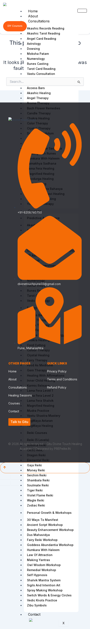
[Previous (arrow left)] (5, 482)
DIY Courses (15, 26)
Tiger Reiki (35, 490)
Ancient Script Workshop (45, 525)
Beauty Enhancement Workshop (50, 530)
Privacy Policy (57, 371)
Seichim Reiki (36, 475)
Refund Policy (56, 387)
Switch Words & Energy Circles (49, 595)
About (33, 16)
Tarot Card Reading (41, 68)
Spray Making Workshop (45, 590)
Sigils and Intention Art (43, 585)
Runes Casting (37, 63)
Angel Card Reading (41, 38)
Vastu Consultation (41, 73)
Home (33, 11)
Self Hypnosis (37, 575)
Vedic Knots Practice (42, 600)
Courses (14, 403)
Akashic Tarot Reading (43, 33)
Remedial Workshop (41, 570)
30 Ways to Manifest (42, 520)
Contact (34, 614)
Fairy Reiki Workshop (42, 540)
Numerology (36, 58)
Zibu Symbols (37, 605)
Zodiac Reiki (36, 505)
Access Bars (36, 88)
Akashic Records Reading (45, 28)
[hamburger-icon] (82, 11)
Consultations (39, 21)
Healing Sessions (20, 395)
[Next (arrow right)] (16, 482)
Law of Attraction (40, 555)
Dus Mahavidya (38, 535)
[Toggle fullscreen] (16, 476)
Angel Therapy (38, 98)
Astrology (34, 43)
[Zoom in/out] (5, 476)
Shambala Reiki (38, 480)
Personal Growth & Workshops (49, 512)
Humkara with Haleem (43, 550)
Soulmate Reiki (38, 485)
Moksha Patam (38, 53)
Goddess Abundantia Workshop (50, 545)
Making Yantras (38, 560)
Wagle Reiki (35, 500)
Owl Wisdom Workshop (44, 565)
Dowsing (33, 48)
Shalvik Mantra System (43, 580)
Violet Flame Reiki (40, 495)
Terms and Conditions (62, 379)
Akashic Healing (39, 93)
